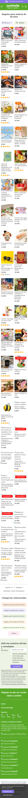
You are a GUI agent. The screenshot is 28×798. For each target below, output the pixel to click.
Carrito (26, 6)
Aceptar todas (8, 791)
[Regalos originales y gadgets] (12, 5)
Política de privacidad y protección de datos (15, 684)
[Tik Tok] (14, 716)
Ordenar (21, 23)
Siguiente (19, 587)
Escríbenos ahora (20, 734)
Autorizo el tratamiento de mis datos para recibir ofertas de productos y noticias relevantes (20, 658)
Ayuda (3, 704)
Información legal (7, 707)
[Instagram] (8, 716)
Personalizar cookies (8, 794)
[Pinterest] (19, 716)
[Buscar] (23, 6)
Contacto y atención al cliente (11, 722)
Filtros (7, 23)
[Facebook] (3, 716)
